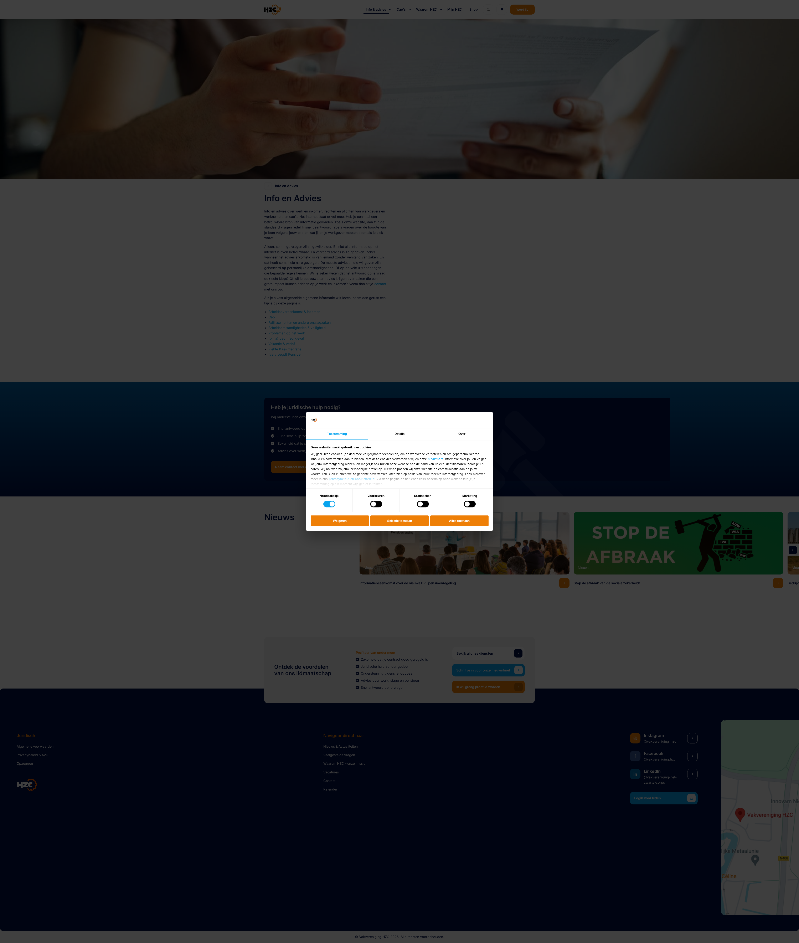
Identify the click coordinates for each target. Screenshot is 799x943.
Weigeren (340, 520)
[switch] (376, 504)
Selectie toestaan (399, 520)
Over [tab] (461, 434)
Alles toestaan (459, 520)
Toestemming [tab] (337, 434)
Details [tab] (400, 434)
